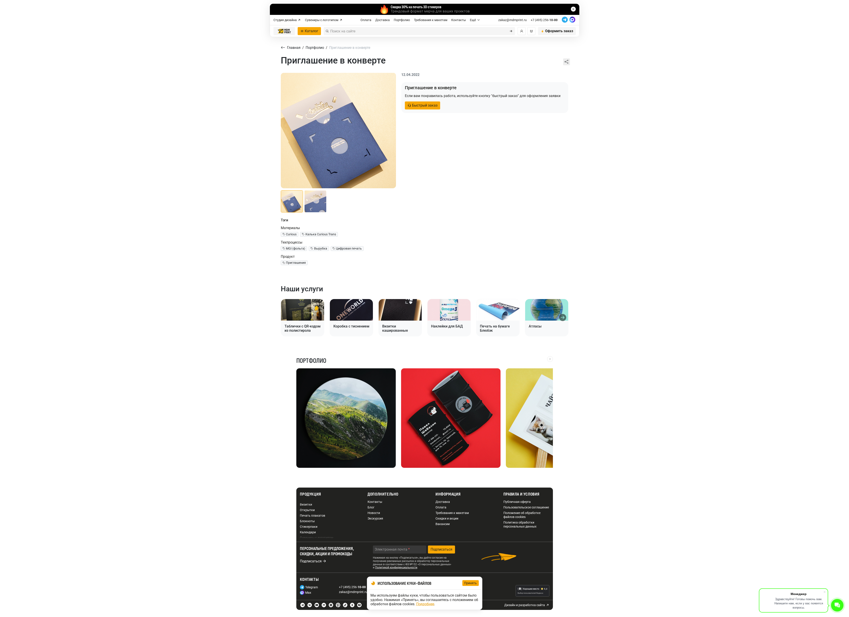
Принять (470, 583)
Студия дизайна (285, 20)
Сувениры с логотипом (321, 20)
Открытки (307, 510)
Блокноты (307, 521)
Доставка (382, 20)
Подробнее (425, 604)
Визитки (306, 504)
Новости (374, 513)
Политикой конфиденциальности (396, 567)
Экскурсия (375, 518)
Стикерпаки (308, 526)
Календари (308, 532)
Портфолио (402, 20)
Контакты (458, 20)
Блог (371, 507)
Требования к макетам (430, 20)
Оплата (365, 20)
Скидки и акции (446, 518)
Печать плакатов (312, 515)
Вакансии (442, 524)
